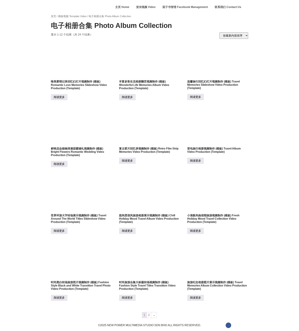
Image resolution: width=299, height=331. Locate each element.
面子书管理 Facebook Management (185, 7)
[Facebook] (228, 325)
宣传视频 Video (146, 7)
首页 (53, 16)
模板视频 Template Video (72, 16)
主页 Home (122, 7)
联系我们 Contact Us (228, 7)
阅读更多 (59, 97)
